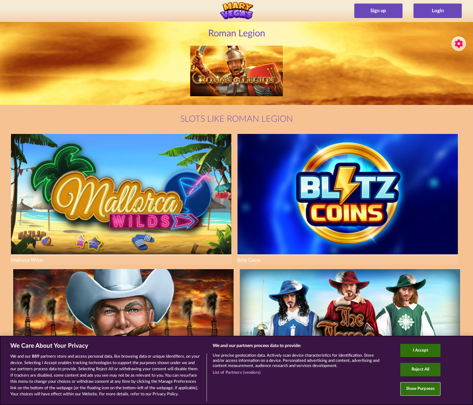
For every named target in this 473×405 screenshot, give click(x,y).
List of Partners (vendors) (237, 373)
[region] (236, 370)
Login (438, 10)
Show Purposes (420, 389)
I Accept (420, 350)
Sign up (378, 10)
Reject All (420, 369)
